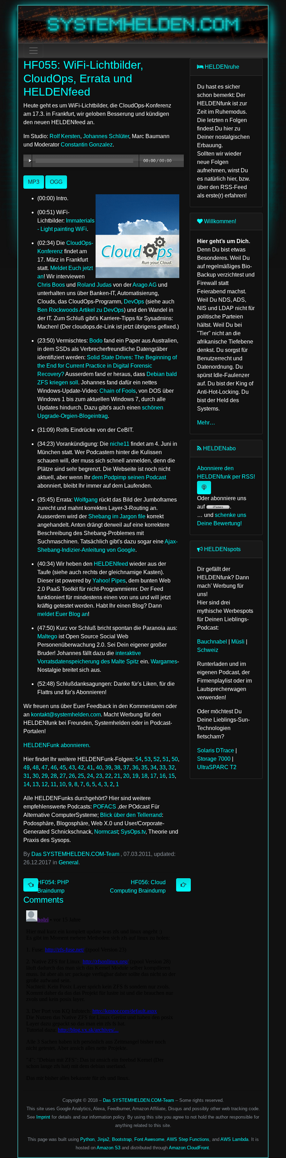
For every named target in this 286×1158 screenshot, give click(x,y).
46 (54, 767)
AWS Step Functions (188, 1139)
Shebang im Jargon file (116, 516)
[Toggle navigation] (33, 51)
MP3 (33, 182)
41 (90, 767)
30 (35, 776)
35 (144, 767)
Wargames (164, 661)
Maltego (47, 636)
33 (162, 767)
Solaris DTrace (215, 750)
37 (126, 767)
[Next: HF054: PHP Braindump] (183, 885)
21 (117, 776)
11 (54, 784)
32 (171, 767)
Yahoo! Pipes (109, 581)
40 (99, 767)
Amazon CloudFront (189, 1147)
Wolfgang (86, 500)
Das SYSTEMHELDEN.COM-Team (75, 854)
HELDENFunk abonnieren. (56, 745)
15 (171, 776)
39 (108, 767)
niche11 (119, 444)
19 (135, 776)
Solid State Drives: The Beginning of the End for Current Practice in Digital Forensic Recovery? (107, 365)
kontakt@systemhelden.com (66, 714)
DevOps (134, 301)
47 (45, 767)
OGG (56, 182)
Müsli (237, 642)
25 (81, 776)
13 (35, 784)
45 (63, 767)
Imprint (43, 1117)
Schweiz (207, 650)
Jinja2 (103, 1139)
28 (54, 776)
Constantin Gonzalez (87, 145)
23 (99, 776)
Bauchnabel (212, 642)
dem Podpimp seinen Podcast (129, 477)
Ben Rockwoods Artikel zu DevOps (80, 310)
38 (117, 767)
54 (138, 759)
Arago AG (145, 285)
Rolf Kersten (65, 136)
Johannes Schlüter (106, 136)
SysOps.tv (133, 832)
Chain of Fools (117, 391)
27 (63, 776)
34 (153, 767)
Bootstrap (121, 1139)
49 (26, 767)
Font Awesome (149, 1139)
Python (87, 1139)
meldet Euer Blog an (62, 614)
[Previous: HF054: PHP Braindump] (30, 885)
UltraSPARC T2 (216, 767)
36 (135, 767)
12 (45, 784)
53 (147, 759)
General (68, 862)
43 (72, 767)
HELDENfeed (111, 564)
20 (126, 776)
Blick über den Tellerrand (131, 815)
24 (90, 776)
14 (26, 784)
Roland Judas (94, 285)
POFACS (104, 807)
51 (166, 759)
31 (26, 776)
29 (45, 776)
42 (81, 767)
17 (153, 776)
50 (175, 759)
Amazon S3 (108, 1147)
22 (108, 776)
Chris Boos (51, 285)
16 (162, 776)
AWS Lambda (234, 1139)
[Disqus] (101, 995)
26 (72, 776)
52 (156, 759)
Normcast (106, 832)
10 (62, 784)
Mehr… (206, 423)
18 (144, 776)
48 (35, 767)
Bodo (96, 341)
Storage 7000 (214, 759)
